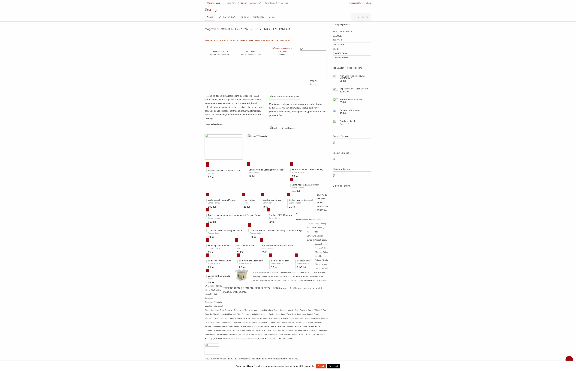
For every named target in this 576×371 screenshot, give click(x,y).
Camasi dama (340, 53)
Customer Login (213, 3)
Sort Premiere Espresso (351, 99)
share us (569, 359)
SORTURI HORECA (220, 51)
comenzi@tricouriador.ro (361, 3)
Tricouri (338, 40)
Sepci (336, 49)
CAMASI (313, 81)
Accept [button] (321, 366)
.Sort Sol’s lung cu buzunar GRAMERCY (352, 77)
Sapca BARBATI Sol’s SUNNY (354, 89)
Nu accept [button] (333, 366)
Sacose (337, 36)
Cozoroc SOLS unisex (350, 110)
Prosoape (339, 44)
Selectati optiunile (206, 164)
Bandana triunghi (348, 121)
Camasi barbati (341, 57)
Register (243, 3)
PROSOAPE (251, 51)
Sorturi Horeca (342, 31)
